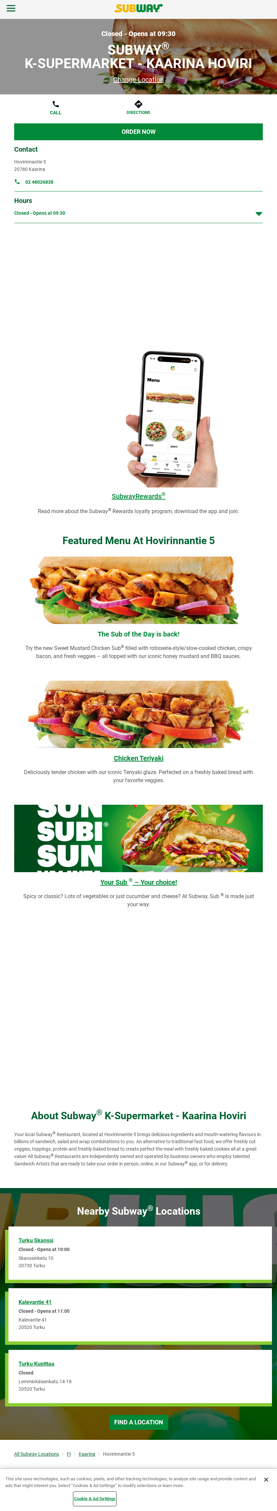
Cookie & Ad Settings (95, 1498)
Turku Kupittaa (36, 1364)
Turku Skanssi (36, 1240)
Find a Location (138, 1422)
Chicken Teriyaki (138, 758)
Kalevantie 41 (35, 1302)
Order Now (139, 131)
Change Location (138, 80)
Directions (138, 112)
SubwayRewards (139, 496)
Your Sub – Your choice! (138, 882)
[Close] (266, 1479)
